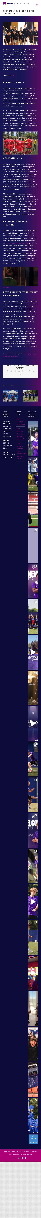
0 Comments (14, 356)
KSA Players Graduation (20, 421)
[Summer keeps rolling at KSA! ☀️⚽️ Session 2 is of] (33, 759)
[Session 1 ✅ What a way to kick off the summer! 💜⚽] (33, 794)
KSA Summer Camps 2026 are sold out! (20, 434)
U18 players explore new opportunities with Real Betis (20, 451)
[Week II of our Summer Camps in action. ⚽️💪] (33, 866)
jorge (6, 354)
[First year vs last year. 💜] (33, 474)
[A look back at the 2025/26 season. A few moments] (33, 1044)
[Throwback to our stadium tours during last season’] (33, 509)
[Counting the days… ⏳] (33, 545)
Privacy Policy (27, 1151)
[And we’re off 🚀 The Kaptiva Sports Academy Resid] (33, 1008)
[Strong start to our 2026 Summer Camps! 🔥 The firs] (33, 937)
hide (13, 75)
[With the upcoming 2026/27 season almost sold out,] (33, 581)
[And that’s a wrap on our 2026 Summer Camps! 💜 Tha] (33, 652)
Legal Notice (18, 1151)
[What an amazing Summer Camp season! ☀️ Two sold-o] (33, 616)
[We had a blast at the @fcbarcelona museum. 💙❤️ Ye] (33, 973)
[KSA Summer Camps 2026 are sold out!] (30, 396)
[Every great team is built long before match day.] (33, 688)
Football (26, 354)
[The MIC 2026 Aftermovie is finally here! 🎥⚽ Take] (33, 723)
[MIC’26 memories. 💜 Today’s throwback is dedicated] (33, 1080)
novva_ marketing (27, 1154)
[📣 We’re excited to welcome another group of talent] (33, 830)
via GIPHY (7, 287)
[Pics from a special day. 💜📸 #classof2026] (33, 1115)
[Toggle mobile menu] (37, 5)
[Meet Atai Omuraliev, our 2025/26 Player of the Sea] (33, 438)
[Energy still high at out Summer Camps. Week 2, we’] (33, 901)
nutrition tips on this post (18, 243)
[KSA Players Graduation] (10, 396)
